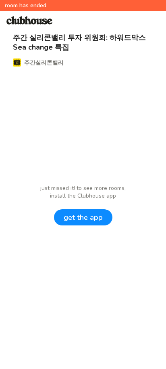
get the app (83, 217)
